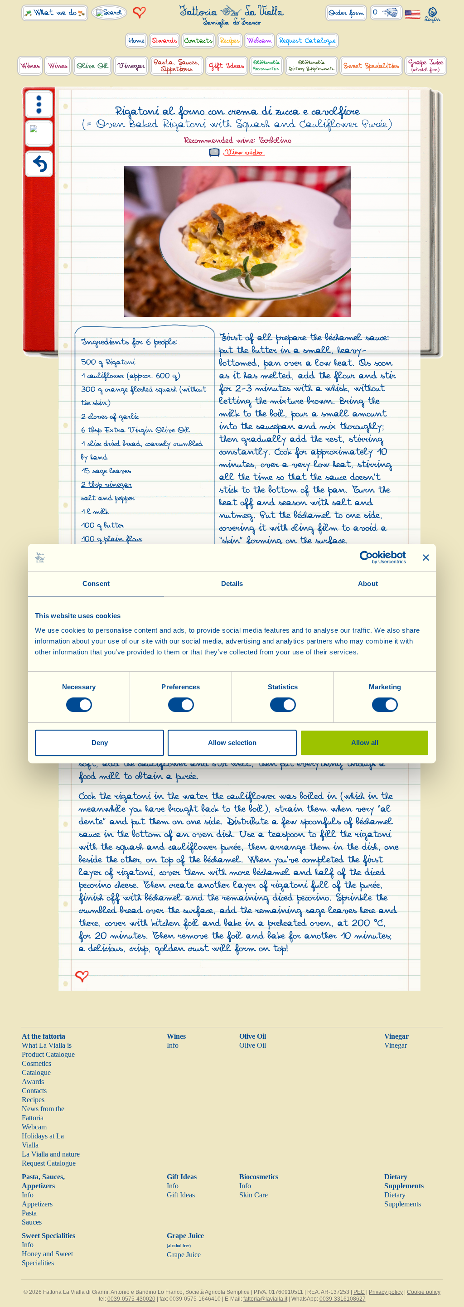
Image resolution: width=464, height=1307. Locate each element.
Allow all (364, 742)
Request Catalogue (49, 1163)
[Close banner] (426, 557)
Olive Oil (252, 1036)
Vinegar (396, 1036)
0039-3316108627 (342, 1299)
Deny (100, 742)
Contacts (34, 1090)
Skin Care (253, 1195)
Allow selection (232, 742)
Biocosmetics (258, 1177)
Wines (176, 1036)
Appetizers (37, 1204)
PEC (359, 1292)
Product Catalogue (48, 1054)
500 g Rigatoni (108, 362)
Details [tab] (232, 583)
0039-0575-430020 (131, 1299)
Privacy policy (386, 1292)
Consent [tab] (96, 583)
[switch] (181, 704)
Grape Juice (184, 1255)
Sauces (32, 1222)
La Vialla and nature (51, 1154)
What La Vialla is (47, 1045)
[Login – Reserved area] (433, 13)
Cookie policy (423, 1292)
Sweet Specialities (48, 1235)
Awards (33, 1081)
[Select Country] (413, 14)
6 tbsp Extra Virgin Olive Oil (135, 430)
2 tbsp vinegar (106, 485)
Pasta (29, 1213)
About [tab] (368, 583)
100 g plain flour (111, 539)
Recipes (33, 1100)
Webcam (34, 1127)
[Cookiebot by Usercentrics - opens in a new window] (366, 557)
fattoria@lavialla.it (265, 1299)
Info (173, 1045)
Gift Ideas (182, 1177)
